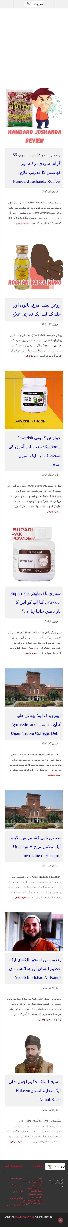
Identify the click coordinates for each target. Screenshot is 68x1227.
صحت (29, 1200)
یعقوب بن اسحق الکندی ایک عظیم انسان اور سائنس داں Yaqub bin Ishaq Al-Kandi (35, 968)
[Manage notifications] (60, 1220)
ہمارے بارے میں (16, 1178)
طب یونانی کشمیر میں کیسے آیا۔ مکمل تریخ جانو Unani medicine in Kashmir (34, 846)
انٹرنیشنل (33, 1181)
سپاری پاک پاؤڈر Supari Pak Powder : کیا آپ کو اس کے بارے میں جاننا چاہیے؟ (35, 602)
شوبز (34, 1200)
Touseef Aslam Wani (24, 1217)
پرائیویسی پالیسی (15, 1204)
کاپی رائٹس (18, 1191)
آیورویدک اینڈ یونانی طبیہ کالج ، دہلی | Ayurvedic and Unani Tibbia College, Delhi (36, 724)
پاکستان (33, 1203)
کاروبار (27, 1203)
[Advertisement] (34, 45)
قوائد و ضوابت (16, 1198)
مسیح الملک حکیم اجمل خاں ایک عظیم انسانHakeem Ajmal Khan (35, 1090)
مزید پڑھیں (22, 223)
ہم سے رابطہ (17, 1184)
